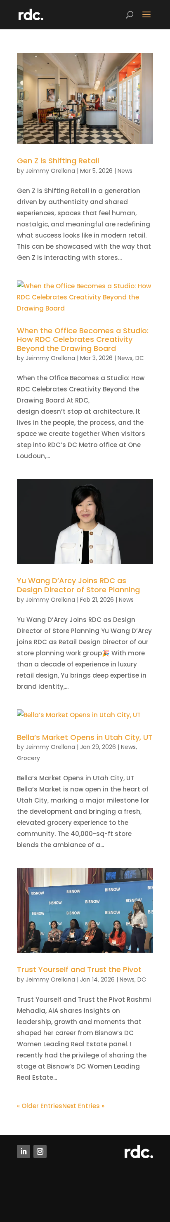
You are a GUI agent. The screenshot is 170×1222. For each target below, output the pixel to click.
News (125, 171)
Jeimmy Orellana (50, 171)
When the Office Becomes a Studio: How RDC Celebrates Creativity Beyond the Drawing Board (83, 339)
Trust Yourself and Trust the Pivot (79, 969)
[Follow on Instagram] (40, 1151)
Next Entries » (83, 1106)
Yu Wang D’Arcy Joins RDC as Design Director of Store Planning (78, 585)
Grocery (28, 758)
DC (139, 358)
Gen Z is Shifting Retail (58, 160)
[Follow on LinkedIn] (23, 1151)
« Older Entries (39, 1106)
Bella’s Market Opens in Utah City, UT (85, 737)
